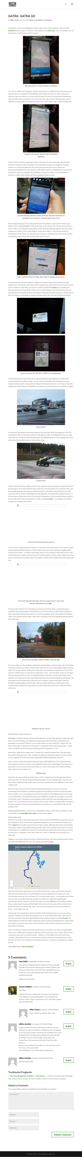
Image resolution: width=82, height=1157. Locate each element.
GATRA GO (12, 31)
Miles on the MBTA (36, 20)
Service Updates (27, 947)
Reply (68, 963)
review (54, 287)
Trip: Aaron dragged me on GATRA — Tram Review (27, 1076)
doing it (15, 825)
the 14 (53, 901)
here (51, 842)
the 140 (65, 918)
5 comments (48, 20)
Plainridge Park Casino (29, 813)
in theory (50, 499)
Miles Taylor (14, 20)
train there (51, 31)
